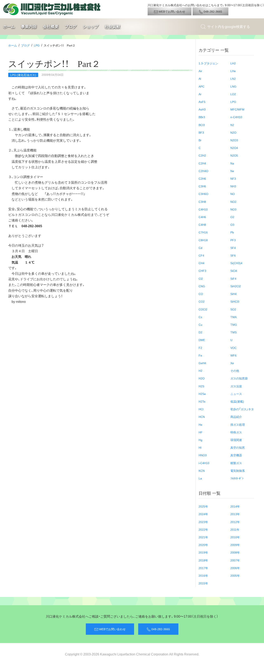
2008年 (235, 552)
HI (200, 447)
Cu (200, 324)
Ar (200, 94)
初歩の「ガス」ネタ (242, 409)
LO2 (233, 94)
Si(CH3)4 (236, 263)
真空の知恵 (237, 447)
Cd (200, 248)
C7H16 (203, 232)
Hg (200, 440)
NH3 (233, 186)
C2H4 (202, 163)
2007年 (235, 560)
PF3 (233, 240)
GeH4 (202, 363)
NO (232, 194)
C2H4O (203, 171)
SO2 (233, 309)
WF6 (233, 355)
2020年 (203, 545)
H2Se (202, 394)
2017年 (203, 568)
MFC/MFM (237, 109)
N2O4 (234, 148)
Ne (232, 171)
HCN (202, 417)
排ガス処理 (237, 424)
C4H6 (202, 217)
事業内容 (29, 26)
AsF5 (202, 102)
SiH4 (233, 294)
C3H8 (202, 202)
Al (200, 78)
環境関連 (236, 440)
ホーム (9, 26)
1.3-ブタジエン (208, 63)
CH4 (201, 263)
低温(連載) (237, 401)
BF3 (201, 132)
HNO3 (203, 455)
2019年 (203, 552)
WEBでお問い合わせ (171, 11)
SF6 (233, 255)
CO (201, 294)
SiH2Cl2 (235, 286)
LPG (37, 45)
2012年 (235, 522)
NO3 (233, 209)
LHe (233, 71)
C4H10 (203, 209)
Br (200, 140)
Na (232, 163)
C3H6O (203, 194)
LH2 (233, 63)
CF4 (201, 255)
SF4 (233, 248)
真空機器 (236, 455)
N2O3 (234, 140)
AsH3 (202, 109)
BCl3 (202, 125)
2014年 (235, 506)
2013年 (235, 514)
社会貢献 (112, 26)
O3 (232, 224)
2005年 (235, 575)
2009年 (235, 545)
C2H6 (202, 178)
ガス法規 (236, 386)
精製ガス (236, 463)
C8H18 (203, 240)
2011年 (234, 529)
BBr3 (202, 117)
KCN (202, 470)
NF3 (233, 178)
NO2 (233, 202)
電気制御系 (237, 470)
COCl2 (203, 309)
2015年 (203, 583)
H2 (200, 371)
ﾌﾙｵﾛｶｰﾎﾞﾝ (236, 478)
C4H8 (202, 224)
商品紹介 (236, 417)
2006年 (235, 568)
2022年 (203, 529)
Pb (232, 232)
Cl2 (201, 278)
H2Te (202, 401)
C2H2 (202, 155)
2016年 (203, 575)
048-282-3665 (212, 11)
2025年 (203, 506)
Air (200, 71)
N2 (232, 125)
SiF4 (233, 278)
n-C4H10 (236, 117)
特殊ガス (236, 432)
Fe (200, 355)
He (200, 424)
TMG (233, 324)
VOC (233, 348)
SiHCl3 (234, 301)
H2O (202, 378)
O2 (232, 217)
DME (202, 340)
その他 (234, 371)
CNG (202, 286)
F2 (200, 348)
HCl (201, 409)
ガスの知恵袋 (239, 378)
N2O (233, 132)
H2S (201, 386)
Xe (232, 363)
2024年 (203, 514)
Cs (200, 317)
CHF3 (202, 271)
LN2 (233, 78)
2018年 (203, 560)
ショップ (90, 26)
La (200, 478)
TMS (233, 332)
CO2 (202, 301)
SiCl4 (233, 271)
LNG (233, 86)
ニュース (236, 394)
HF (201, 432)
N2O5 (234, 155)
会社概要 (51, 26)
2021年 (203, 537)
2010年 (235, 537)
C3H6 (202, 186)
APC (201, 86)
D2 (200, 332)
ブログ (71, 26)
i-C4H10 (204, 463)
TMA (233, 317)
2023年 (203, 522)
